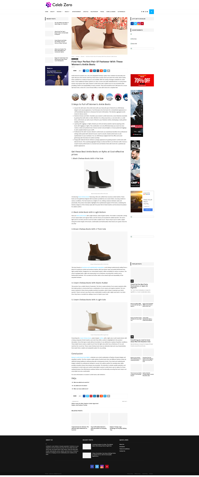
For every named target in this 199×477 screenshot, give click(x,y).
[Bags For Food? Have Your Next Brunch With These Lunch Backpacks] (49, 60)
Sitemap (151, 473)
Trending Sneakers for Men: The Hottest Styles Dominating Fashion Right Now (102, 445)
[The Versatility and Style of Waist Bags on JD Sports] (49, 25)
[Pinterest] (147, 12)
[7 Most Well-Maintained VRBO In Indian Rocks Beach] (148, 312)
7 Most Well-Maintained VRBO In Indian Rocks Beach (147, 319)
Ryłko (77, 58)
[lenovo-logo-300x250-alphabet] (131, 34)
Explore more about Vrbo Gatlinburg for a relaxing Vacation (136, 359)
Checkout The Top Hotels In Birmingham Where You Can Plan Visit (148, 359)
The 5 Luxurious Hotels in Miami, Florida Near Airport (136, 374)
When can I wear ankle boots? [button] (81, 388)
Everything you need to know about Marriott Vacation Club (140, 341)
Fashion (59, 11)
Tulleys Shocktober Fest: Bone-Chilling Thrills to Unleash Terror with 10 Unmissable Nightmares (104, 455)
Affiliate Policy (138, 473)
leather (101, 338)
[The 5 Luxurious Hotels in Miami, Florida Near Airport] (136, 368)
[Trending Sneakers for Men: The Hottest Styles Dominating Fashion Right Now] (87, 446)
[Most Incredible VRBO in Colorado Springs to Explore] (136, 298)
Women (73, 58)
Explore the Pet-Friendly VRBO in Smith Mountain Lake (148, 374)
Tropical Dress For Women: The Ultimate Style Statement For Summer (80, 428)
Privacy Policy (130, 473)
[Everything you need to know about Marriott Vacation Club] (142, 330)
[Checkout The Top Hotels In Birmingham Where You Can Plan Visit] (148, 352)
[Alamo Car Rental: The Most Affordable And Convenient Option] (49, 51)
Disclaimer (122, 446)
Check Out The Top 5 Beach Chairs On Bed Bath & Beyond (61, 33)
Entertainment (76, 11)
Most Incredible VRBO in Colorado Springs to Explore (136, 305)
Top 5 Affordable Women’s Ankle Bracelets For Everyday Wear (99, 428)
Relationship (94, 11)
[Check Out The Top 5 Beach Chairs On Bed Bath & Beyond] (49, 33)
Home (46, 11)
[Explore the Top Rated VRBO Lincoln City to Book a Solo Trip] (148, 298)
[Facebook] (142, 12)
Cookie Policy (145, 473)
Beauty (52, 11)
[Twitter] (144, 12)
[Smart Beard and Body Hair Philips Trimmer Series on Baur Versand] (49, 42)
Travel (102, 11)
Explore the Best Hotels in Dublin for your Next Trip (136, 319)
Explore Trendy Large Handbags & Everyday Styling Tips (118, 428)
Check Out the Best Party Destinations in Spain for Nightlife (139, 285)
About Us (121, 444)
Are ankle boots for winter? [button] (80, 385)
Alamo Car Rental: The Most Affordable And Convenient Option (60, 50)
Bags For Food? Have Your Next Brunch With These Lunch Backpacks (61, 59)
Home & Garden (110, 11)
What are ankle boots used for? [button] (81, 382)
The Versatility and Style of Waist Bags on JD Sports (61, 23)
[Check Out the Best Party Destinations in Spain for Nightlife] (142, 275)
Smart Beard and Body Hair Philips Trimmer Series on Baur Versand (61, 42)
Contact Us (122, 451)
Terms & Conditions (124, 449)
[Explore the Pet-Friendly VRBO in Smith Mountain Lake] (148, 368)
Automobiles (121, 11)
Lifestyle (85, 11)
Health (67, 11)
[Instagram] (146, 12)
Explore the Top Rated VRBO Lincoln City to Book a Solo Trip (148, 305)
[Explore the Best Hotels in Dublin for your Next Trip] (136, 312)
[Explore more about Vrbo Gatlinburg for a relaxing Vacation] (136, 352)
